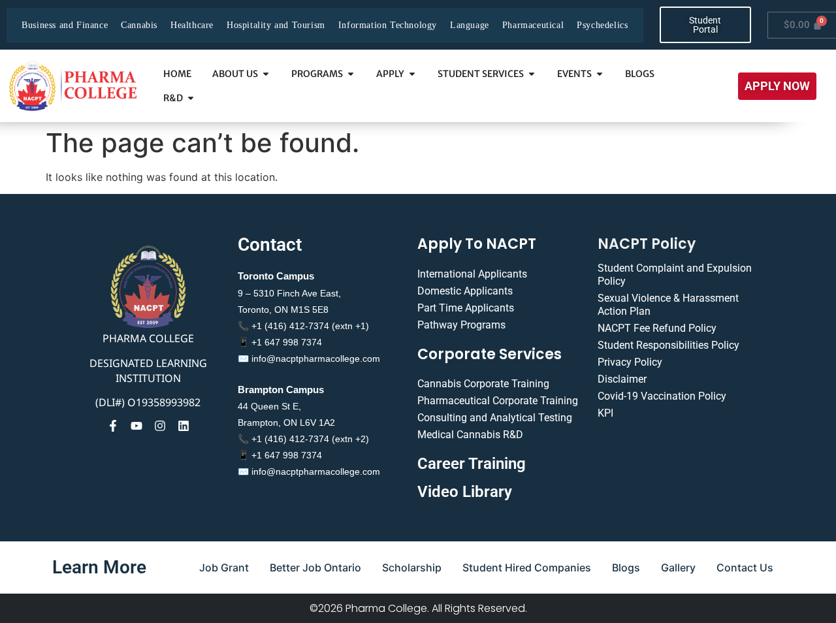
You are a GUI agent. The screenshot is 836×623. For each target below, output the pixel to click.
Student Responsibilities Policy (668, 345)
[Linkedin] (183, 426)
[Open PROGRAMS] (350, 74)
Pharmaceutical (533, 25)
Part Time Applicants (465, 308)
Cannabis (139, 25)
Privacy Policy (630, 362)
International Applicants (472, 274)
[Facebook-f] (113, 426)
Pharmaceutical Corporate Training (497, 400)
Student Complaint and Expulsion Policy (675, 274)
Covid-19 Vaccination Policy (662, 396)
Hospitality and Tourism (276, 25)
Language (469, 25)
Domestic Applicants (465, 291)
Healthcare (192, 25)
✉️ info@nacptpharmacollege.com (309, 358)
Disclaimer (622, 379)
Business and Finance (65, 25)
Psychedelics (602, 25)
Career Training (471, 464)
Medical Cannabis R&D (470, 434)
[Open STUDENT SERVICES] (531, 74)
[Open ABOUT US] (265, 74)
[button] (777, 86)
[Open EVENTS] (599, 74)
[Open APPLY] (412, 74)
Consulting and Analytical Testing (494, 417)
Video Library (464, 492)
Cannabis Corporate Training (483, 383)
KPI (605, 413)
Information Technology (387, 25)
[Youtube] (136, 426)
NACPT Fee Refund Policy (657, 328)
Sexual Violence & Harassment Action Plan (668, 304)
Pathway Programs (461, 325)
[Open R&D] (190, 98)
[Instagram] (160, 426)
